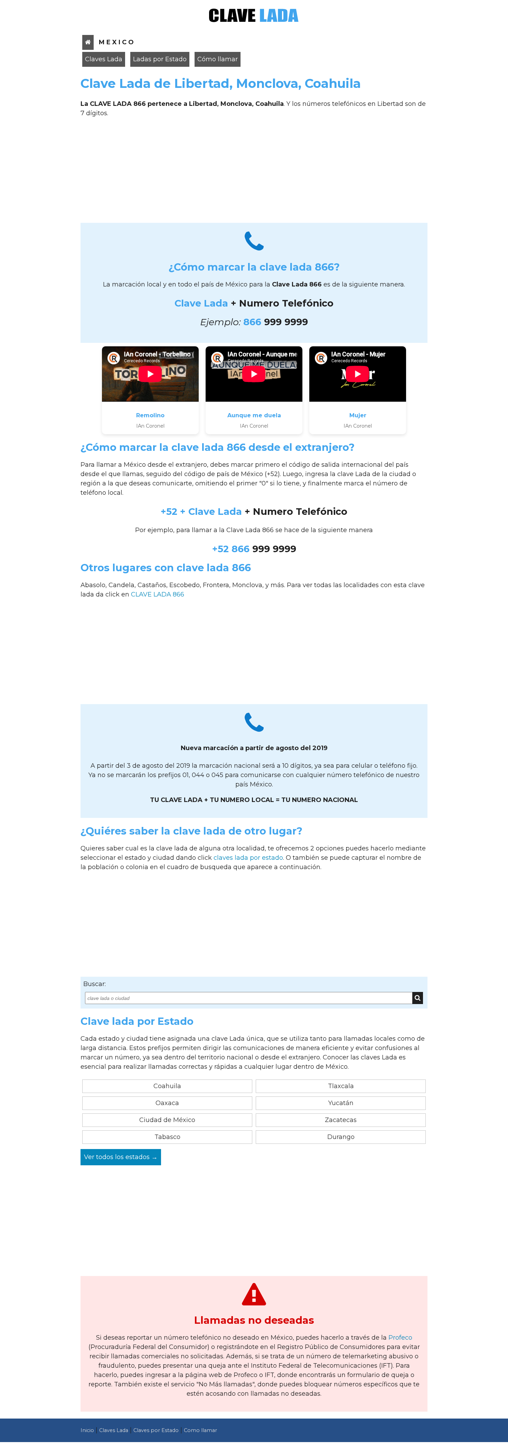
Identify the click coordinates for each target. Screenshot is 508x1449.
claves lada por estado (248, 858)
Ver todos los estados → (121, 1157)
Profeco (400, 1337)
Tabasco (167, 1137)
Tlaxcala (341, 1086)
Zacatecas (341, 1120)
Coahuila (167, 1086)
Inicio (87, 1430)
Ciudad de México (167, 1120)
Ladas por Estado (160, 59)
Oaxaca (167, 1103)
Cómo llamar (217, 59)
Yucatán (341, 1103)
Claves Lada (103, 59)
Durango (341, 1137)
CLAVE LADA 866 (157, 594)
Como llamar (200, 1430)
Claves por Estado (156, 1430)
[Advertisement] (254, 172)
